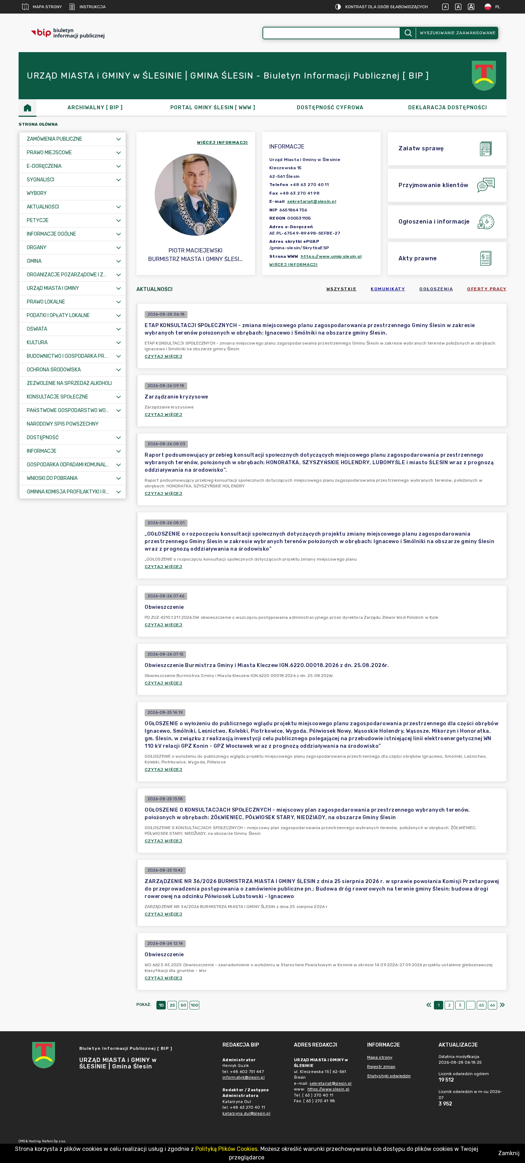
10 (161, 1005)
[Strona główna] (27, 107)
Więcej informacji (293, 264)
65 (481, 1005)
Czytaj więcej (163, 356)
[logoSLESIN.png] (485, 76)
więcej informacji (222, 142)
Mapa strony (47, 6)
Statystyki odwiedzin (389, 1075)
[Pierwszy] (429, 1005)
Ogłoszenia (436, 288)
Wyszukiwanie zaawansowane (458, 32)
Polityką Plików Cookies (226, 1149)
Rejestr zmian (381, 1066)
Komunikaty (388, 288)
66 (492, 1005)
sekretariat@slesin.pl (311, 201)
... (470, 1005)
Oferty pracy (486, 288)
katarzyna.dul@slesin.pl (246, 1113)
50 (183, 1005)
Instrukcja (93, 6)
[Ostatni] (502, 1005)
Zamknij (509, 1153)
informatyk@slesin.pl (243, 1077)
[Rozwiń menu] (118, 139)
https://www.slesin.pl (328, 1089)
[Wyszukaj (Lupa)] (408, 33)
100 (194, 1005)
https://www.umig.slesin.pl (331, 256)
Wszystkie (341, 288)
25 (172, 1005)
